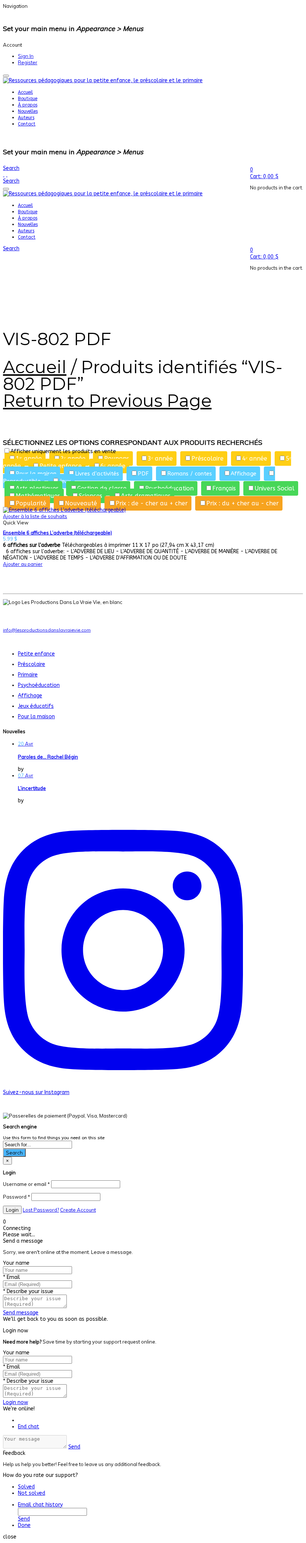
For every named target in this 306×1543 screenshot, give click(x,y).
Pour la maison (36, 716)
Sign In (26, 56)
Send (74, 1447)
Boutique (27, 98)
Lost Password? (41, 1210)
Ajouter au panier (23, 564)
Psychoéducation (39, 685)
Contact (26, 124)
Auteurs (26, 117)
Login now (15, 1402)
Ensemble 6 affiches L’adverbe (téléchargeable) (57, 533)
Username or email (26, 1184)
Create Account (78, 1210)
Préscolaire (31, 664)
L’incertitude (32, 788)
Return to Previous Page (107, 400)
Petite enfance (36, 654)
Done (24, 1525)
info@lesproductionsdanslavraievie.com (47, 630)
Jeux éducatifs (36, 706)
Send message (20, 1313)
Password (16, 1197)
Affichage (30, 696)
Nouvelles (28, 111)
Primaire (28, 675)
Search (14, 1153)
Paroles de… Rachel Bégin (48, 757)
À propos (27, 105)
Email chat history (40, 1505)
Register (27, 62)
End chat (28, 1426)
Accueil (25, 92)
